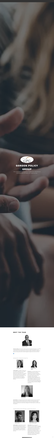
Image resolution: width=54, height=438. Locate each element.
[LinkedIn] (13, 353)
